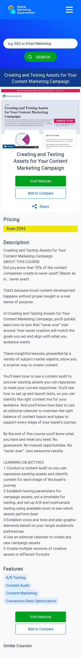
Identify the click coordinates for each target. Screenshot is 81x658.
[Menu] (69, 9)
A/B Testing (16, 577)
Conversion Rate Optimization (31, 601)
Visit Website (40, 181)
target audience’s (59, 525)
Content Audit (17, 585)
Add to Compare (40, 193)
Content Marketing (19, 319)
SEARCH (42, 57)
